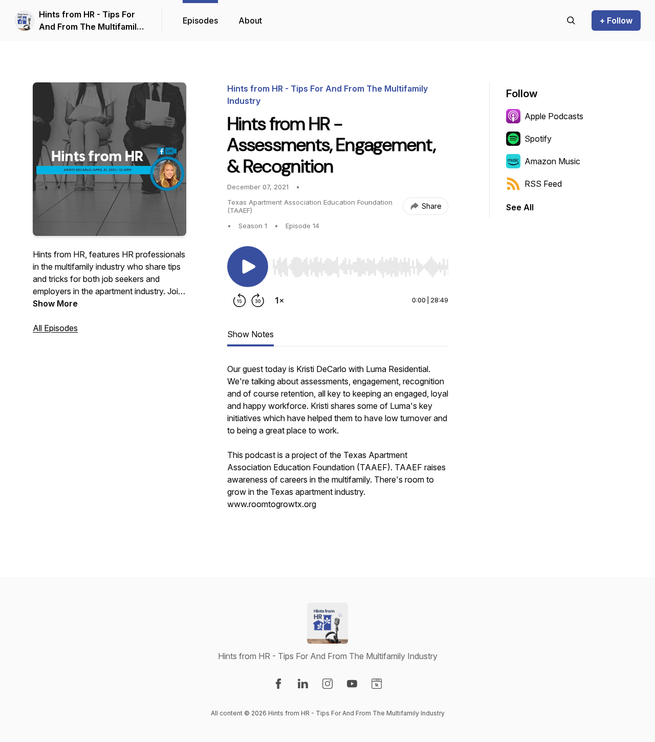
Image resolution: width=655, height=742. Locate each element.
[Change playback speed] (279, 300)
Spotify (538, 139)
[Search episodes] (571, 20)
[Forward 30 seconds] (258, 300)
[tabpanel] (337, 441)
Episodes (200, 20)
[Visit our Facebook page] (278, 684)
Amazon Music (552, 161)
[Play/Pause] (247, 266)
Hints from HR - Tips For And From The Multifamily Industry (90, 21)
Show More (55, 303)
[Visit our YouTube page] (352, 684)
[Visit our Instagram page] (327, 684)
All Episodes (55, 328)
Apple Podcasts (554, 116)
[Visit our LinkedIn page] (303, 684)
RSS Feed (543, 184)
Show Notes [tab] (250, 334)
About (250, 20)
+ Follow (616, 20)
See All (520, 207)
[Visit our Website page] (377, 684)
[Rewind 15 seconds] (239, 300)
